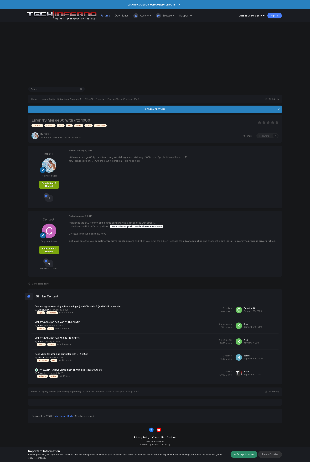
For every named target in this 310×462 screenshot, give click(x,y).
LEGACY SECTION (155, 109)
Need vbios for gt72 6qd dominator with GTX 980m (61, 354)
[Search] (81, 89)
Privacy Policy (141, 437)
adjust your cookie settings (176, 454)
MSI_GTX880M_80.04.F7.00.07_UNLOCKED (57, 338)
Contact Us (158, 437)
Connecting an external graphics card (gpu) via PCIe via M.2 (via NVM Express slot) (78, 306)
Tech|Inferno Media (62, 416)
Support (184, 15)
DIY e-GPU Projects (70, 137)
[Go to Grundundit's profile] (239, 310)
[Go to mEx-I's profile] (35, 135)
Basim (41, 357)
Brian (40, 373)
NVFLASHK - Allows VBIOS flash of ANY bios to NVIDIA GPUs (70, 370)
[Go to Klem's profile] (239, 325)
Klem (40, 325)
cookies (100, 454)
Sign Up (274, 15)
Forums (105, 15)
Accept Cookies (245, 454)
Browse (167, 15)
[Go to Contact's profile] (49, 231)
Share (249, 135)
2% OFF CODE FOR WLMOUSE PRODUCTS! (152, 4)
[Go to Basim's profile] (239, 357)
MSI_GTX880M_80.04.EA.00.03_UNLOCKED (57, 322)
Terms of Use (71, 454)
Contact (48, 219)
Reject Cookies (269, 454)
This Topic (68, 89)
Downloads (122, 15)
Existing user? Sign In (250, 15)
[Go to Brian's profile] (239, 373)
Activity (144, 15)
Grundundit (43, 309)
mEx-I (47, 134)
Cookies (171, 437)
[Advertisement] (155, 54)
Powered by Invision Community (155, 444)
